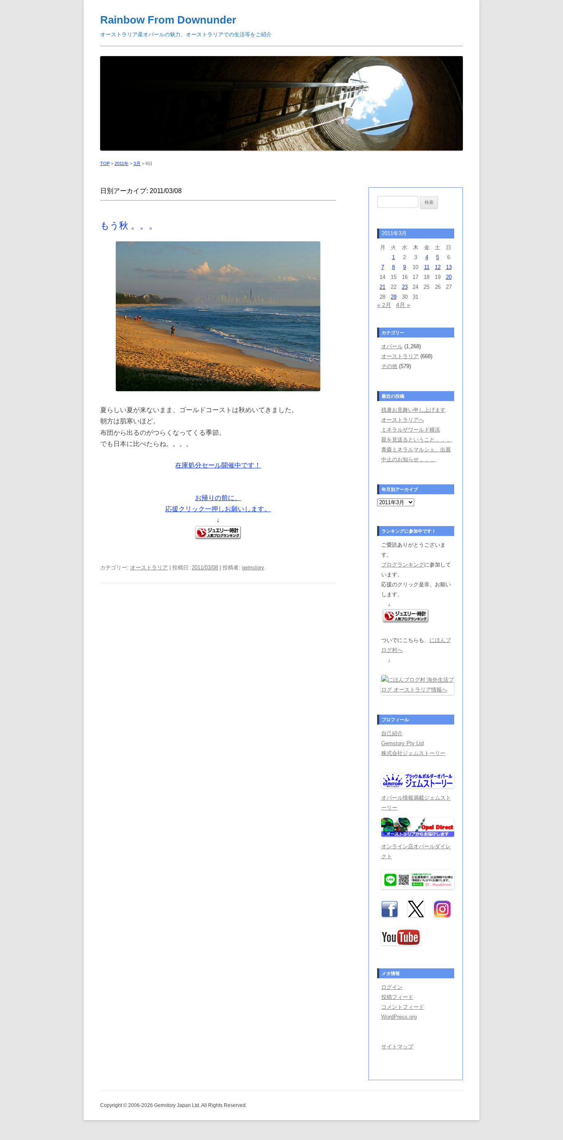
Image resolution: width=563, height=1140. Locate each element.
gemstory (253, 567)
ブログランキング (402, 565)
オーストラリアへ (402, 420)
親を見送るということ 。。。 (417, 440)
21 (382, 287)
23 (405, 287)
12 (438, 267)
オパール (392, 346)
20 (449, 277)
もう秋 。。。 (129, 225)
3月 (137, 163)
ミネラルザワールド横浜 (410, 430)
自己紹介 (392, 733)
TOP (105, 163)
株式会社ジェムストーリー (413, 753)
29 (393, 297)
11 (426, 267)
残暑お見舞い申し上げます (413, 410)
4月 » (403, 305)
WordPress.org (399, 1017)
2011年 (122, 163)
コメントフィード (402, 1007)
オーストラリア (149, 567)
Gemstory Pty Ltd (402, 743)
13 (449, 267)
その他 (389, 366)
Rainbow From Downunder (168, 20)
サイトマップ (397, 1046)
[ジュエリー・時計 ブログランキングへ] (405, 620)
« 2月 (384, 305)
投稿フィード (397, 997)
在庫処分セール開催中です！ (218, 465)
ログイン (392, 987)
